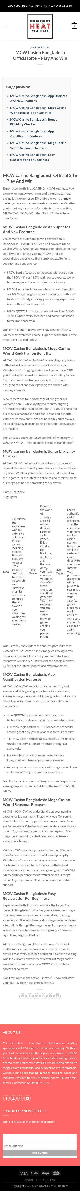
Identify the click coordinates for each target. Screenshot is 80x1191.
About (29, 1179)
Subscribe (40, 1137)
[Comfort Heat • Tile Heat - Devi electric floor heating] (40, 26)
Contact (42, 1179)
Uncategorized (40, 47)
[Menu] (5, 26)
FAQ (52, 1179)
